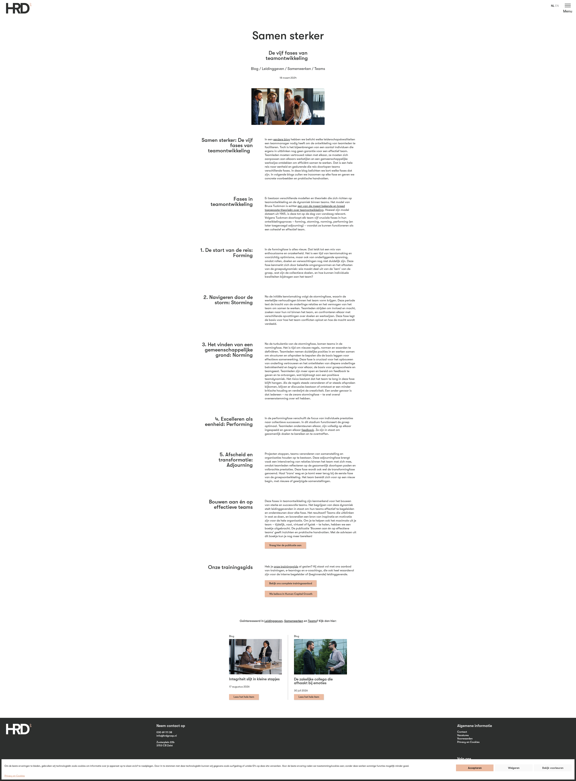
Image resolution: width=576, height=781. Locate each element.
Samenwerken (299, 68)
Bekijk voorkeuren (552, 767)
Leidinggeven (273, 68)
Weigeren (513, 767)
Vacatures (463, 735)
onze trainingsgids (286, 566)
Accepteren (475, 767)
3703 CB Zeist (164, 745)
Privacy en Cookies (14, 776)
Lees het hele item (244, 696)
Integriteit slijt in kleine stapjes (254, 679)
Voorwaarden (465, 738)
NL (552, 6)
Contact (462, 731)
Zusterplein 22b (165, 742)
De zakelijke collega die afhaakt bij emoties (313, 681)
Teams (319, 68)
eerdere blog (281, 139)
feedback (308, 430)
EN (557, 6)
